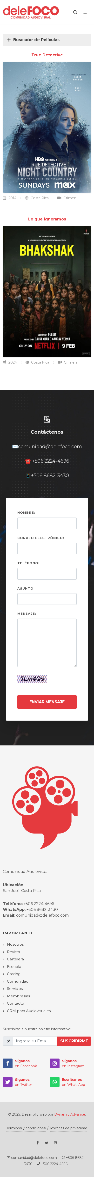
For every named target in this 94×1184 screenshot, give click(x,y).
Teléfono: (28, 563)
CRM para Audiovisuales (29, 1011)
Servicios (15, 988)
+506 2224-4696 (50, 461)
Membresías (18, 996)
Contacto (15, 1003)
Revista (13, 952)
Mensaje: (26, 613)
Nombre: (26, 512)
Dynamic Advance (69, 1114)
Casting (13, 974)
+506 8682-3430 (50, 475)
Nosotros (15, 944)
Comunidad (17, 981)
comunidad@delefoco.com (50, 446)
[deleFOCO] (31, 12)
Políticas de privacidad (68, 1128)
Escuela (14, 966)
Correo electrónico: (40, 538)
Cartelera (15, 959)
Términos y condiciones (26, 1128)
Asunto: (26, 588)
